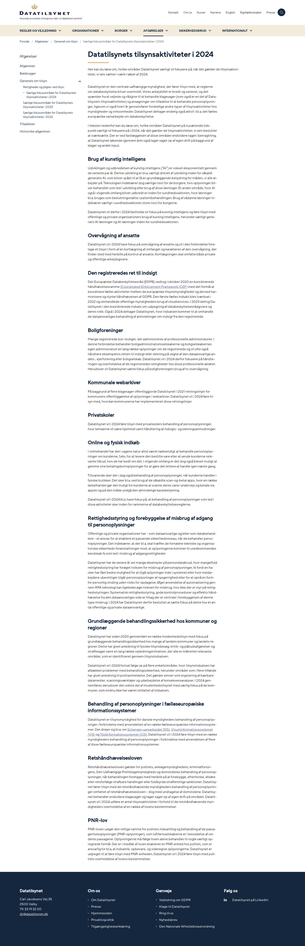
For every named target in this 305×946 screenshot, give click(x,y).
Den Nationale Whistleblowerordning (187, 926)
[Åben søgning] (281, 12)
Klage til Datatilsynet (174, 906)
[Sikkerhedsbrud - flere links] (209, 30)
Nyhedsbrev (168, 920)
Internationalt (235, 31)
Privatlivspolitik (102, 920)
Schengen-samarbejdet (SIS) (148, 729)
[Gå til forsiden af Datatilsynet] (93, 12)
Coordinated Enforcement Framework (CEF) (154, 287)
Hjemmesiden (101, 913)
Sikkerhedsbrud (192, 31)
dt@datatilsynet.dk (34, 914)
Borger (121, 31)
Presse (96, 906)
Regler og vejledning (38, 31)
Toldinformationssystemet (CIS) (123, 734)
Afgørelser (153, 31)
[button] (78, 81)
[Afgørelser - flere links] (166, 30)
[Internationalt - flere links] (250, 30)
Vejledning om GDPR (175, 900)
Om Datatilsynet (103, 900)
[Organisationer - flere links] (102, 30)
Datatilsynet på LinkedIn (250, 900)
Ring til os (166, 913)
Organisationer (85, 31)
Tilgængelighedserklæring (110, 926)
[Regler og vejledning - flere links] (59, 30)
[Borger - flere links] (130, 30)
